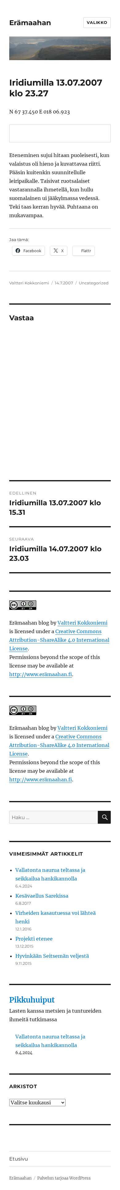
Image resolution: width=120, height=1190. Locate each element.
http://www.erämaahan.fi (40, 674)
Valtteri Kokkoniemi (29, 282)
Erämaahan (30, 22)
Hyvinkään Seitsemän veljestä (52, 956)
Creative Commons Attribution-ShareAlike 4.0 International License (59, 640)
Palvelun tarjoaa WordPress (64, 1178)
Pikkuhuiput (32, 1000)
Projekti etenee (34, 939)
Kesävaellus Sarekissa (41, 896)
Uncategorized (94, 282)
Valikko (97, 22)
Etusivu (18, 1159)
